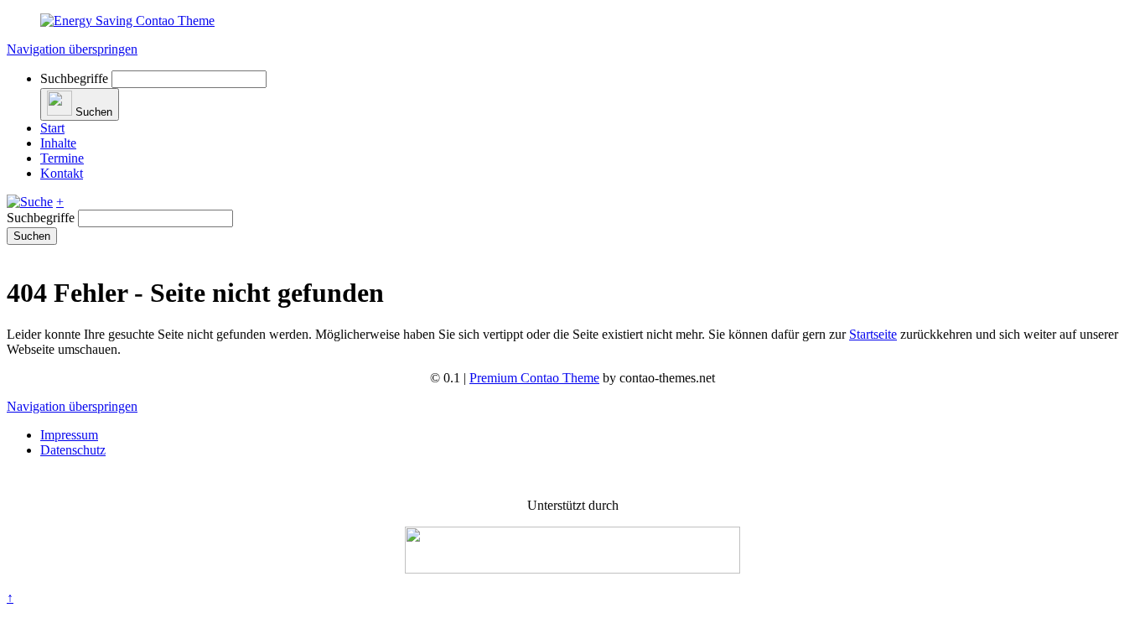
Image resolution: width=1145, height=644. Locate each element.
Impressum (69, 435)
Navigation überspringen (72, 49)
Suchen (31, 236)
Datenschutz (73, 450)
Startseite (873, 334)
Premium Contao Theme (534, 378)
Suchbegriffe (74, 78)
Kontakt (61, 173)
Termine (62, 158)
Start (52, 128)
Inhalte (58, 143)
